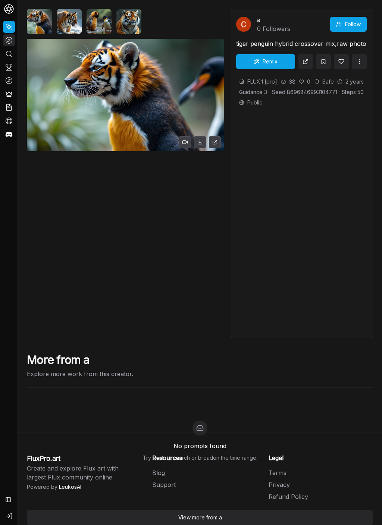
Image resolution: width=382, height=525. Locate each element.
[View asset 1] (39, 21)
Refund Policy (288, 496)
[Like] (341, 61)
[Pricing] (9, 94)
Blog (158, 472)
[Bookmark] (323, 61)
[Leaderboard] (9, 67)
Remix (270, 61)
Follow (353, 24)
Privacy (279, 484)
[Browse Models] (9, 81)
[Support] (9, 121)
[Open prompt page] (305, 61)
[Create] (9, 27)
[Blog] (9, 107)
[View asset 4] (128, 21)
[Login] (9, 516)
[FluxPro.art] (9, 9)
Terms (277, 472)
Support (164, 484)
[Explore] (9, 40)
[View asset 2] (69, 21)
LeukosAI (70, 487)
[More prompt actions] (359, 61)
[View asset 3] (99, 21)
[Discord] (9, 134)
